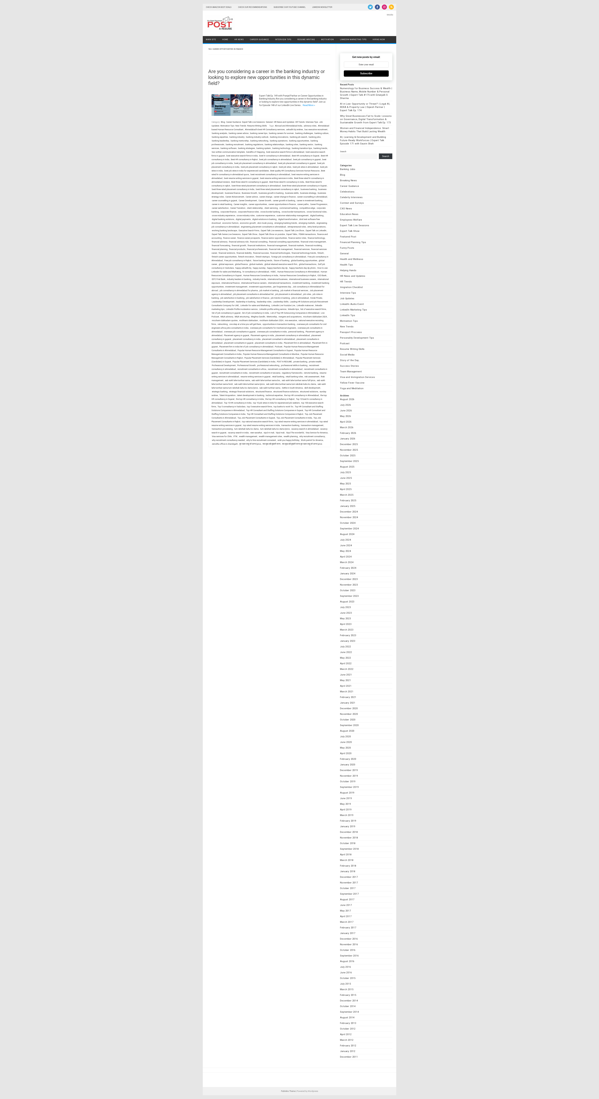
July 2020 (345, 736)
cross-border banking (270, 212)
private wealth (315, 361)
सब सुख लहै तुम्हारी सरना (271, 444)
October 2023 (348, 590)
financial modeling (313, 245)
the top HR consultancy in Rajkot (280, 399)
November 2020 (349, 714)
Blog (223, 122)
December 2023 (349, 579)
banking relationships (274, 144)
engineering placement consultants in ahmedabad (263, 227)
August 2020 (347, 730)
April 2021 (345, 686)
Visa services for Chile (222, 436)
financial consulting (259, 242)
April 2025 (345, 489)
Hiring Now (379, 39)
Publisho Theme (288, 1091)
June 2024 (346, 545)
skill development (312, 388)
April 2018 (345, 854)
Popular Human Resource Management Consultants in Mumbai (271, 354)
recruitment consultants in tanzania (264, 373)
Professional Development (224, 365)
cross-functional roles (316, 212)
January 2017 (347, 933)
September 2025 (349, 461)
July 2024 (345, 539)
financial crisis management (313, 242)
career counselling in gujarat (224, 200)
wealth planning (291, 436)
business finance (232, 193)
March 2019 (346, 815)
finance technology (316, 238)
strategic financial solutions (241, 391)
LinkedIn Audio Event (352, 304)
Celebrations (347, 191)
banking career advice (238, 133)
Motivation (327, 39)
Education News (349, 214)
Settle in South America (292, 388)
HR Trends (300, 122)
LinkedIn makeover (305, 305)
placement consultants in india (268, 343)
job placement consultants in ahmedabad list (253, 294)
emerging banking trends (285, 223)
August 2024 (347, 534)
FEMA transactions (307, 234)
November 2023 (349, 584)
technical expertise (274, 395)
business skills (292, 193)
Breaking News (348, 180)
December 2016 (349, 938)
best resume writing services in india (276, 178)
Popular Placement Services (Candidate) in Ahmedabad (269, 358)
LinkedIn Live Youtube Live (283, 305)
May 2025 (345, 483)
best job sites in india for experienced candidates (246, 171)
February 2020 (348, 759)
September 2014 (349, 1011)
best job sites (285, 167)
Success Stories (349, 366)
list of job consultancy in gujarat (226, 313)
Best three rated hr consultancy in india (286, 182)
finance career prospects (248, 238)
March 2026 (346, 427)
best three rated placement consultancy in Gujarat (304, 186)
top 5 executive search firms (259, 406)
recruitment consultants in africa (251, 369)
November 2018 (349, 837)
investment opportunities (260, 287)
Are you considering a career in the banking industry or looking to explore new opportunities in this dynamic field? (266, 77)
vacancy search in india (238, 432)
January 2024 (347, 573)
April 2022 (345, 663)
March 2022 (346, 669)
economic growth (248, 223)
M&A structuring (242, 316)
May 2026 (345, 416)
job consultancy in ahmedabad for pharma (239, 290)
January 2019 (347, 826)
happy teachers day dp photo (302, 268)
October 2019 (348, 781)
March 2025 (346, 494)
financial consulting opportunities (284, 242)
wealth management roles (270, 436)
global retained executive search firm (280, 264)
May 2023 (345, 618)
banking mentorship (240, 141)
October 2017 (348, 888)
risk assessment (311, 376)
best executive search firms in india (242, 156)
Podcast (278, 346)
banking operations (278, 141)
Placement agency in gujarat (236, 335)
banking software (228, 148)
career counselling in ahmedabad (312, 197)
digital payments (243, 219)
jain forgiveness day (282, 287)
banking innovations (279, 137)
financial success (261, 253)
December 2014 (349, 1000)
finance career (229, 238)
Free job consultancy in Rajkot (237, 260)
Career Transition (237, 208)
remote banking (311, 373)
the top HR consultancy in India (250, 399)
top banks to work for (283, 406)
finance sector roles (297, 238)
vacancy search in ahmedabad (305, 429)
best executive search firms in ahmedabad (285, 152)
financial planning (220, 249)
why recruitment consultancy (312, 436)
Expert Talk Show (249, 234)
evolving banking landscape (224, 230)
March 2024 (346, 562)
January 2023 (347, 641)
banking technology (281, 148)
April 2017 (345, 916)
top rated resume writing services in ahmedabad (296, 421)
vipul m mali (269, 432)
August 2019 (347, 792)
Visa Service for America (317, 432)
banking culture (321, 133)
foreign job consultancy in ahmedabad (288, 257)
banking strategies (246, 148)
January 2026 (347, 438)
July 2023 (345, 607)
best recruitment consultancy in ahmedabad (270, 174)
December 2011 (349, 1056)
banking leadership (220, 141)
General (269, 122)
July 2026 (345, 405)
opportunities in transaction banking (279, 324)
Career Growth (264, 200)
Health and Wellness (351, 259)
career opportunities (258, 204)
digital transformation (288, 219)
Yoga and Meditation (351, 388)
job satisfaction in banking (232, 298)
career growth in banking (284, 200)
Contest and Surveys (352, 203)
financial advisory (219, 242)
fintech (321, 253)
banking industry (236, 137)
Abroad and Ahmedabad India (288, 126)
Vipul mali (280, 432)
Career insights (240, 204)
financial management (277, 245)
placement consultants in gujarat (238, 343)
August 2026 (347, 399)
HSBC (273, 272)
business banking (309, 189)
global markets (256, 264)
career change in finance (285, 197)
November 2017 (349, 882)
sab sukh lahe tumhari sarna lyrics (249, 384)
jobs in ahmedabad (300, 298)
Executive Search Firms (249, 230)
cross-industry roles (246, 215)
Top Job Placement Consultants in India (294, 418)
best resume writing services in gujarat (241, 178)
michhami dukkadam (248, 320)
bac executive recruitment (315, 129)
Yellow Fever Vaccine (352, 382)
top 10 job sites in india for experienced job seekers (276, 403)
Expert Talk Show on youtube (272, 234)
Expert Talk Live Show (294, 230)
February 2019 (348, 820)
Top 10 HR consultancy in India (237, 403)
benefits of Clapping (255, 152)
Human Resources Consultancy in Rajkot (298, 275)
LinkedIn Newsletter (322, 7)
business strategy (308, 193)
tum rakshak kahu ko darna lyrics (275, 429)
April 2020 (345, 753)
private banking (300, 361)
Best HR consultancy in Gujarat (305, 156)
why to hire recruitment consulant (261, 440)
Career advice (252, 197)
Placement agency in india (262, 335)
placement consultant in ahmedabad (278, 339)
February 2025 (348, 500)
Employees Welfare (351, 219)
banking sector (306, 144)
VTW (235, 436)
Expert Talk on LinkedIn (316, 230)
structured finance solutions (285, 391)
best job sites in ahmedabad (306, 167)
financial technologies (280, 253)
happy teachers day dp (277, 268)
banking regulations (254, 144)
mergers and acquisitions (290, 316)
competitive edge (307, 208)
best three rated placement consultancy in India (233, 189)
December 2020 (349, 708)
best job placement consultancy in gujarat (297, 163)
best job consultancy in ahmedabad (275, 159)
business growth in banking (271, 193)
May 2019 (345, 804)
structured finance (264, 391)
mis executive (291, 320)
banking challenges (304, 133)
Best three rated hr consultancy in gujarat (249, 182)
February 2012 (348, 1045)
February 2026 (348, 433)
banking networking (259, 141)
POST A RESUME (284, 361)
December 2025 (349, 444)
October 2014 (348, 1006)
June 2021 (346, 674)
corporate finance (228, 212)
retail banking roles (294, 376)
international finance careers (253, 283)
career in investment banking (309, 200)
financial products (237, 249)
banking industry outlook (257, 137)
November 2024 (349, 517)
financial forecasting (221, 245)
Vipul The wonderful (295, 432)
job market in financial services (294, 290)
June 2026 (346, 410)
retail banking (278, 376)
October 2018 (348, 843)
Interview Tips (283, 39)
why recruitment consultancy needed (228, 440)
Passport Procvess (351, 332)
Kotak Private (316, 298)
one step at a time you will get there (245, 324)
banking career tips (258, 133)
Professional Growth (246, 365)
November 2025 (349, 449)
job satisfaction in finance (257, 298)
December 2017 (349, 877)
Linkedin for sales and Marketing (255, 305)
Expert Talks (291, 234)
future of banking (281, 260)
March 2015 (346, 989)
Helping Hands (348, 270)
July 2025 (345, 472)
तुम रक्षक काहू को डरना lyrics (250, 444)
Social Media (347, 354)
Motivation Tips (227, 126)
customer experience (265, 215)
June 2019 (346, 798)
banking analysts (219, 133)
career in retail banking (222, 204)
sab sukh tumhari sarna (269, 388)
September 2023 (349, 596)
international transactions (279, 283)
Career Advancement (234, 197)
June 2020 (346, 742)
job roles (307, 294)
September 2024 (349, 528)
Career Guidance (259, 39)
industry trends (259, 279)
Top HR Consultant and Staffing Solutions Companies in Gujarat (274, 410)
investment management (236, 287)
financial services (302, 249)
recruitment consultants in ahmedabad (285, 369)
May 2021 (345, 680)
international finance (231, 283)
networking (223, 324)
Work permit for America (312, 440)
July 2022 (345, 646)
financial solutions (227, 253)
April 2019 (345, 809)
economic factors (230, 223)
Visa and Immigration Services (357, 377)
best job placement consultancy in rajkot (259, 167)
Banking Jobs (347, 169)
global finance (241, 264)
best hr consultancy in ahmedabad (274, 156)
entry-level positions (316, 227)
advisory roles (310, 126)
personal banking (296, 331)
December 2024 (349, 511)
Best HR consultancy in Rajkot (244, 159)
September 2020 (349, 725)
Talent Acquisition (227, 395)
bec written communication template (228, 152)
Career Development (248, 200)
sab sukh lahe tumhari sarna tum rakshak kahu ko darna (291, 384)
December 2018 (349, 832)
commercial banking (288, 208)
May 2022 (345, 657)
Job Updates (347, 298)
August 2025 (347, 466)
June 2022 (346, 652)
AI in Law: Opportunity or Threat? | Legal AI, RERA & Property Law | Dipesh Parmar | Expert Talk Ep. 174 (365, 107)
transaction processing (222, 429)
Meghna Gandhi (258, 316)
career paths (303, 204)
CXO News (346, 208)
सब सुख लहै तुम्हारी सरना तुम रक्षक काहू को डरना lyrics (302, 444)
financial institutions (257, 245)
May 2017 (345, 910)
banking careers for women (281, 133)
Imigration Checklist (351, 287)
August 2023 (347, 601)
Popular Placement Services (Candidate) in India (254, 361)
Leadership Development (223, 302)
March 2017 (346, 922)
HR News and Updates (284, 122)
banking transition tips (302, 148)
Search (343, 151)
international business (277, 279)
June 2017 (346, 905)
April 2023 (345, 624)
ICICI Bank (322, 275)
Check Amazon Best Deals (218, 7)
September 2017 (349, 893)
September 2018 (349, 849)
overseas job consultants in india (272, 331)
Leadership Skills (280, 302)
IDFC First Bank (218, 279)
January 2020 (347, 764)
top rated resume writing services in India (261, 425)
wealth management (248, 436)
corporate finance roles (248, 212)
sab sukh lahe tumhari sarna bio (266, 380)
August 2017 (347, 899)
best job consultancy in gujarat (307, 159)
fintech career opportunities (224, 257)
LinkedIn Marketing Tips (353, 39)
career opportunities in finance (282, 204)
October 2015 (348, 978)
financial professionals (257, 249)
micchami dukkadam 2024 (315, 316)
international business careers (302, 279)
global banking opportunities (304, 260)
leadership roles (264, 302)
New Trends (240, 126)
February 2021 (348, 697)
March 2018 (346, 860)
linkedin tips (293, 309)
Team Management (351, 371)
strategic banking (220, 391)
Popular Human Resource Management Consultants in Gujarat (265, 350)
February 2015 (348, 995)
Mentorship (272, 316)
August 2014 (347, 1017)
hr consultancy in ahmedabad (256, 272)
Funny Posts (347, 247)
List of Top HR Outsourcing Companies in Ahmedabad (294, 313)
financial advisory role (238, 242)
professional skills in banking (294, 365)
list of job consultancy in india (255, 313)
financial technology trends (304, 253)
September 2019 (349, 787)
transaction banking (290, 425)
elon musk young (265, 223)
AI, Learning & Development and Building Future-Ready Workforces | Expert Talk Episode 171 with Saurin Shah (363, 140)
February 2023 (348, 635)
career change (265, 197)
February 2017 (348, 927)
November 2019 (349, 775)
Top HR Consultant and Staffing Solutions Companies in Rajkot (275, 414)
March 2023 (346, 629)
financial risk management (281, 249)
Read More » (309, 105)
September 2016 (349, 955)
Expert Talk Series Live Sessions (226, 234)
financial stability (244, 253)
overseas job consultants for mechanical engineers (273, 328)
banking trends (320, 148)
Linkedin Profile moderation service (242, 309)
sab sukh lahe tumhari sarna (237, 380)
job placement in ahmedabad (288, 294)
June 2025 (346, 478)
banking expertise (220, 137)
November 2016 (349, 944)
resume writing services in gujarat (255, 376)
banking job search (298, 137)
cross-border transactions (293, 212)
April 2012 (345, 1034)
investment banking (301, 283)
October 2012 (348, 1028)
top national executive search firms (257, 421)
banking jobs (315, 137)
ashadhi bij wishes (294, 129)
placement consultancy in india (247, 339)
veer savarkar (256, 432)
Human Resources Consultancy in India (260, 275)
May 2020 (345, 747)
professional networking (268, 365)
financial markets (296, 245)
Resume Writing (306, 39)
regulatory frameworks (292, 373)
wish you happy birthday (288, 440)
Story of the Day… (350, 360)
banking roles (292, 144)
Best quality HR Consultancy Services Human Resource (294, 171)
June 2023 (346, 612)
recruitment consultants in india (233, 373)
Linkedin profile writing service (272, 309)
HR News (239, 39)
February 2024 (348, 568)
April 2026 (345, 421)
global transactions (307, 264)
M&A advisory (227, 316)
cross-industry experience (223, 215)
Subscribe (366, 73)
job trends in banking (280, 298)
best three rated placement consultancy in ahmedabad (256, 186)
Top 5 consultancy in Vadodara (231, 406)
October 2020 (348, 719)
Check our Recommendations (252, 7)
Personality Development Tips (357, 337)
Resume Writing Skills (257, 126)
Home (225, 39)
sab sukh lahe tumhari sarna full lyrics (298, 380)
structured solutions (309, 391)
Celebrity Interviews (351, 197)
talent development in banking (250, 395)
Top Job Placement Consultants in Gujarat (256, 418)
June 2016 (346, 972)
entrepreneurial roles (296, 227)
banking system (263, 148)
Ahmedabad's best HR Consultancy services (265, 129)
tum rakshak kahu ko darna (246, 429)
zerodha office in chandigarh (225, 444)
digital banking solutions (223, 219)
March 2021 (346, 691)
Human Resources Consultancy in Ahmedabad (298, 272)
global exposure (226, 264)
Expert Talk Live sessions (272, 230)
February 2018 (348, 865)
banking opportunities (299, 141)
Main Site (211, 39)
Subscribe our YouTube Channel (290, 7)
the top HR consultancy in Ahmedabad (301, 395)
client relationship (255, 208)
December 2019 (349, 770)
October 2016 (348, 950)
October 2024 (348, 523)
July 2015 (345, 983)
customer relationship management (293, 215)
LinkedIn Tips (347, 315)
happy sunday (259, 268)
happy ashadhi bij (243, 268)
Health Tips (346, 264)
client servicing (271, 208)
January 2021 (347, 702)
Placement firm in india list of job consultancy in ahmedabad (246, 346)
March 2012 (346, 1040)
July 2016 (345, 967)
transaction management (312, 425)
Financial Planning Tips (353, 242)
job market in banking (269, 290)
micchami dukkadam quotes (225, 320)
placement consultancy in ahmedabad (292, 335)
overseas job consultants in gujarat (240, 331)
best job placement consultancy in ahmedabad (255, 163)
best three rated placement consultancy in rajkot (277, 189)
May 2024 (345, 551)
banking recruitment (235, 144)
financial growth (239, 245)
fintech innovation (246, 257)
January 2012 (347, 1051)
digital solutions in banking (264, 219)
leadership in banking (245, 302)
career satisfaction (220, 208)
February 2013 (348, 1023)
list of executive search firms (313, 309)
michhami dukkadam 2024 (271, 320)
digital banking (317, 215)
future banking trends (262, 260)
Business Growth (249, 193)
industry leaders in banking (239, 279)
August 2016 (347, 961)
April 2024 (345, 556)
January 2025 (347, 506)
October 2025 (348, 455)
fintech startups (263, 257)
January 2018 (347, 871)
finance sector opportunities (274, 238)
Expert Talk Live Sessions (253, 122)
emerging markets (307, 223)
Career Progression (318, 204)
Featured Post (348, 236)
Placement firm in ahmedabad (297, 343)
